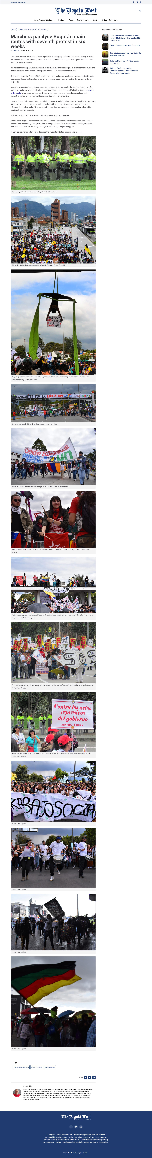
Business (61, 20)
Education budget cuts (21, 1067)
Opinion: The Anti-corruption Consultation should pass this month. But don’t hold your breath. (124, 70)
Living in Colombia (109, 20)
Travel (71, 20)
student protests (36, 1067)
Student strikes (50, 1067)
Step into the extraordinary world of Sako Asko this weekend (125, 54)
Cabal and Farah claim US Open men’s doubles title (124, 62)
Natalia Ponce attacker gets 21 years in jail (125, 46)
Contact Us (22, 2)
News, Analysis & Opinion (43, 20)
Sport (95, 20)
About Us (14, 2)
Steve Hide (16, 50)
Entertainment (82, 20)
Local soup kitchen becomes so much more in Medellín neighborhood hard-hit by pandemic (125, 38)
